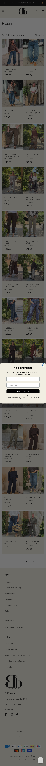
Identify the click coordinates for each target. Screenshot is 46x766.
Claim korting (23, 391)
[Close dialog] (43, 364)
